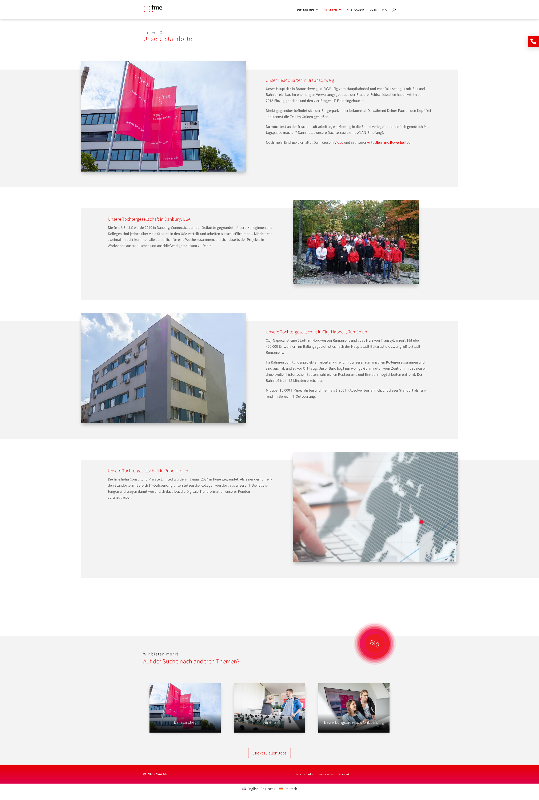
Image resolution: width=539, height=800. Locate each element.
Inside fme (330, 9)
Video (339, 142)
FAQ (384, 9)
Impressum (326, 774)
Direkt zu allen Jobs (269, 753)
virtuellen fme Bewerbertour (389, 142)
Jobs (373, 9)
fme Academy (355, 9)
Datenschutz (304, 774)
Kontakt (345, 774)
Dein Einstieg (305, 9)
